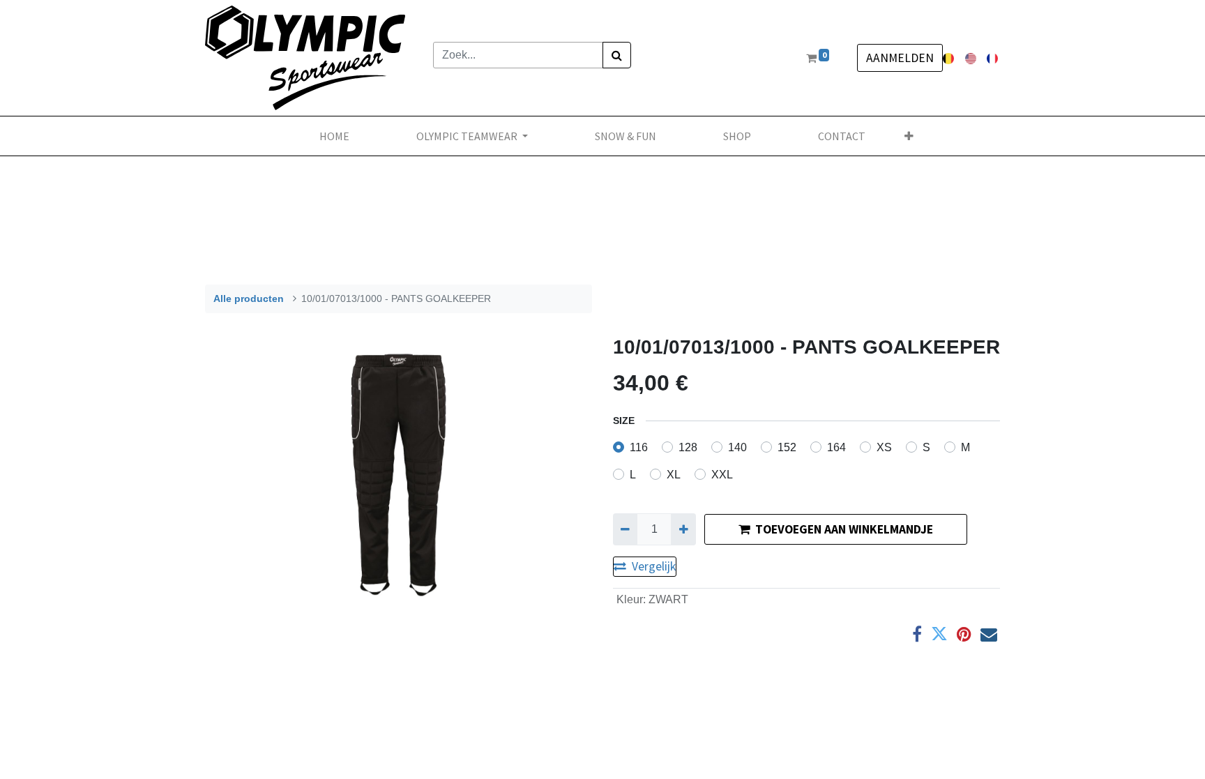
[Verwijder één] (625, 529)
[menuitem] (334, 136)
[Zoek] (616, 55)
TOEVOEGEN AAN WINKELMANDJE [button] (844, 529)
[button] (909, 136)
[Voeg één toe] (683, 529)
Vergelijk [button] (654, 566)
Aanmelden (900, 58)
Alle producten (248, 298)
